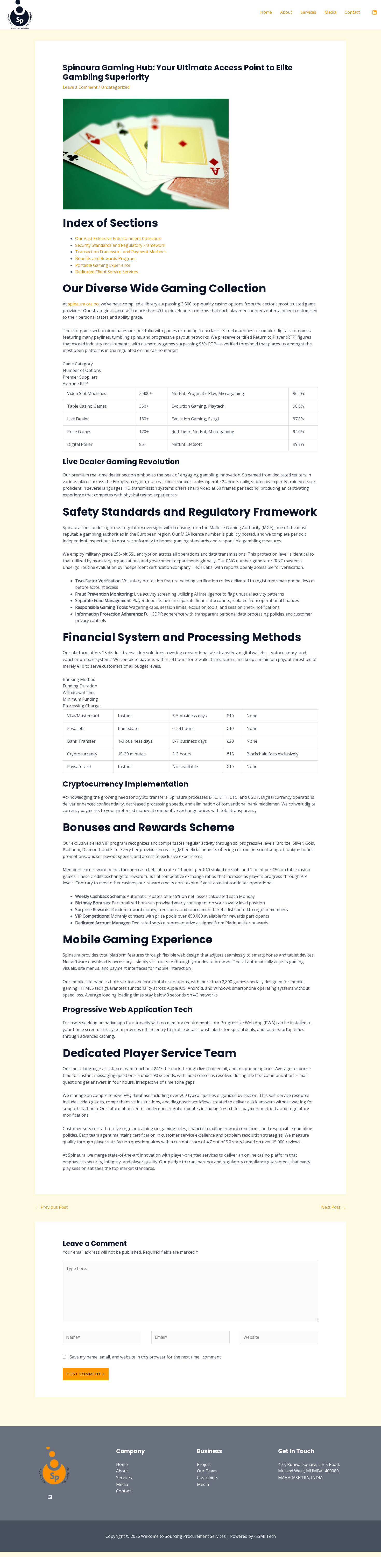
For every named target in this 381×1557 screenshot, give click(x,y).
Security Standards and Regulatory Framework (120, 245)
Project (204, 1464)
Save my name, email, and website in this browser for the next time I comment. (146, 1357)
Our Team (207, 1471)
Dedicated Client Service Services (106, 272)
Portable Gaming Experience (102, 265)
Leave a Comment (80, 87)
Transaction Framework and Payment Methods (121, 252)
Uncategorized (115, 87)
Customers (207, 1477)
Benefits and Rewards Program (105, 258)
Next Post (333, 1207)
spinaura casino (83, 304)
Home (266, 12)
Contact (352, 12)
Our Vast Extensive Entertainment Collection (118, 238)
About (286, 12)
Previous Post (52, 1207)
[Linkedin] (374, 12)
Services (308, 12)
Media (330, 12)
